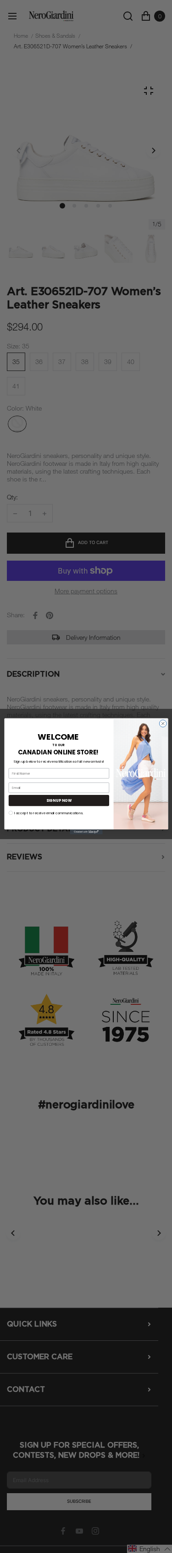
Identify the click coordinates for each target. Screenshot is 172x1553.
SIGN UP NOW (58, 800)
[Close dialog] (162, 723)
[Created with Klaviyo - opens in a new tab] (86, 831)
